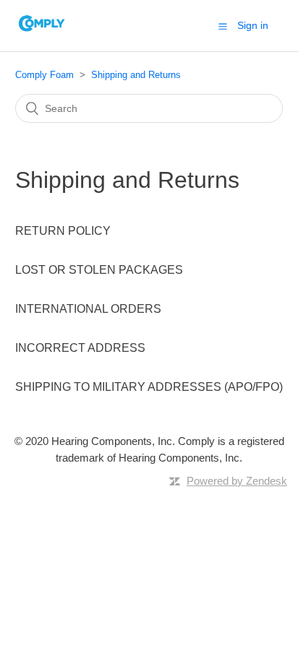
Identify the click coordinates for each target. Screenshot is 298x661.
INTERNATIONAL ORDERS (88, 309)
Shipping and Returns (136, 74)
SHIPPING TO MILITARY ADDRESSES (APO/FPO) (149, 387)
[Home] (42, 33)
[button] (222, 26)
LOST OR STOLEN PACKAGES (99, 270)
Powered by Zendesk (237, 481)
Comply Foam (44, 74)
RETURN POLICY (63, 231)
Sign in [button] (252, 25)
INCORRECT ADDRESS (80, 348)
